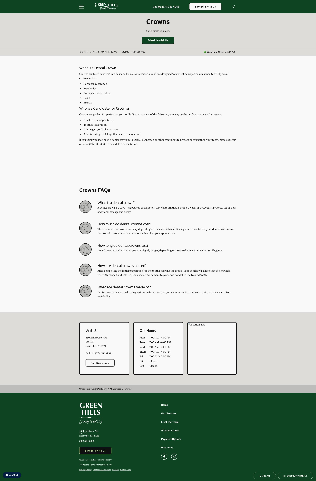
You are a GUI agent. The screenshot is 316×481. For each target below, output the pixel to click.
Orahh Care (125, 469)
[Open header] (82, 6)
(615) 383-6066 (138, 52)
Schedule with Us (205, 6)
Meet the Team (169, 421)
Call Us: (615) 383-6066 (166, 6)
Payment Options (171, 438)
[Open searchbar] (234, 6)
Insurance (167, 447)
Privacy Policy (85, 469)
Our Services (168, 413)
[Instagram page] (174, 457)
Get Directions (100, 362)
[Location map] (212, 348)
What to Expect (170, 430)
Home (164, 404)
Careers (115, 469)
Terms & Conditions (102, 469)
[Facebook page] (164, 457)
